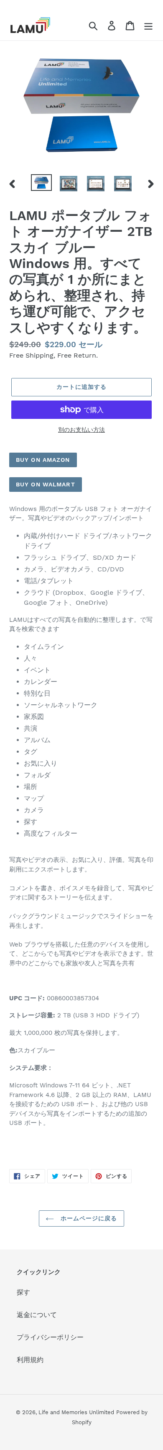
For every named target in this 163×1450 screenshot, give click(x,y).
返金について (37, 1315)
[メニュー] (148, 25)
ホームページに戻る (87, 1218)
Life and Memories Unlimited (76, 1412)
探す (23, 1292)
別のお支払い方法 (81, 429)
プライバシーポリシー (50, 1337)
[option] (41, 183)
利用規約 (30, 1360)
